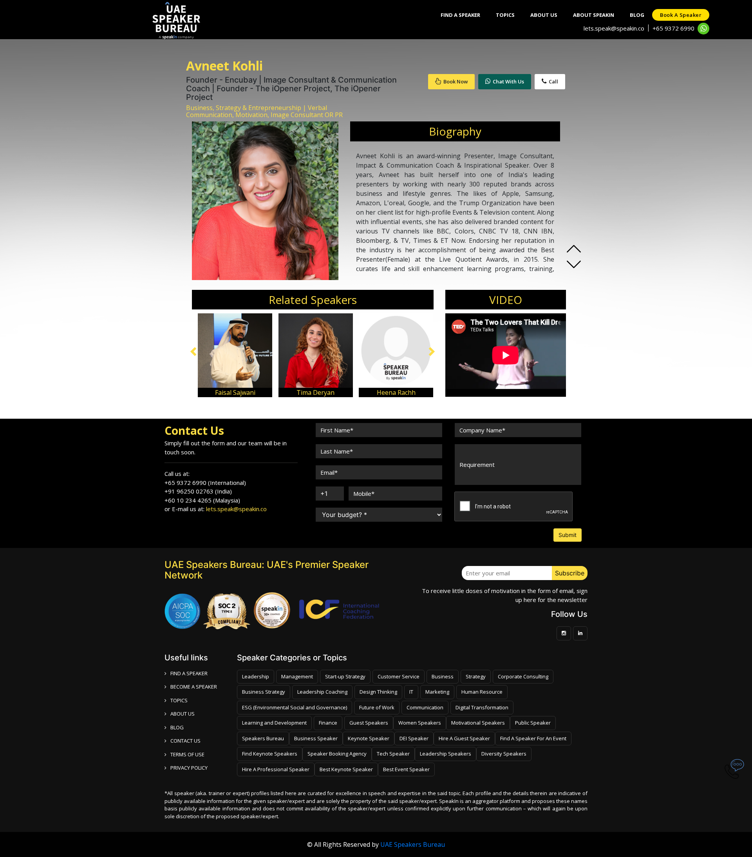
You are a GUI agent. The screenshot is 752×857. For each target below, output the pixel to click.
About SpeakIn (593, 14)
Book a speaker (680, 14)
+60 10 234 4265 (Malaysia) (202, 500)
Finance (328, 722)
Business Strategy (263, 691)
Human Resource (482, 691)
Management (297, 676)
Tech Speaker (393, 753)
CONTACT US (185, 740)
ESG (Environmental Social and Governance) (294, 707)
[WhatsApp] (703, 28)
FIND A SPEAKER (189, 673)
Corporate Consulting (523, 676)
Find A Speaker (460, 14)
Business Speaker (316, 738)
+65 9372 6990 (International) (205, 482)
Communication (425, 707)
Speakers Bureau (263, 738)
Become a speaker (193, 686)
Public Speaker (533, 722)
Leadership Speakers (445, 753)
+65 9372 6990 (673, 28)
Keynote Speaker (368, 738)
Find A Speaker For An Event (533, 738)
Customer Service (398, 676)
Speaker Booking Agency (337, 753)
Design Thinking (378, 691)
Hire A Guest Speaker (464, 738)
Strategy (476, 676)
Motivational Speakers (478, 722)
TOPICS (179, 700)
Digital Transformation (482, 707)
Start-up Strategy (345, 676)
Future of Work (376, 707)
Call (553, 81)
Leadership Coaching (322, 691)
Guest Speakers (368, 722)
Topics (505, 14)
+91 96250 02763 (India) (198, 491)
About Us (543, 14)
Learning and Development (274, 722)
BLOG (177, 727)
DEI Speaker (414, 738)
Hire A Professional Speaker (275, 769)
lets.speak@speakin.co (614, 28)
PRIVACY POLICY (189, 767)
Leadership (255, 676)
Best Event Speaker (406, 769)
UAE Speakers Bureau (412, 844)
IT (411, 691)
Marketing (437, 691)
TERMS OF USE (187, 754)
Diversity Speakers (503, 753)
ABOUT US (182, 713)
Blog (637, 14)
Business (443, 676)
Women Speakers (419, 722)
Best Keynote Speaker (346, 769)
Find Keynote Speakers (269, 753)
